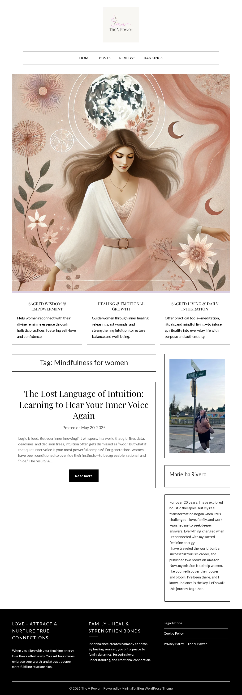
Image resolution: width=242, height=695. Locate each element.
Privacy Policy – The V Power (185, 644)
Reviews (127, 58)
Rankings (153, 58)
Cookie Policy (174, 633)
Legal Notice (173, 623)
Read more (84, 476)
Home (85, 58)
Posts (105, 58)
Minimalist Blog (133, 688)
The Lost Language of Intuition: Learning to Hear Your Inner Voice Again (84, 404)
